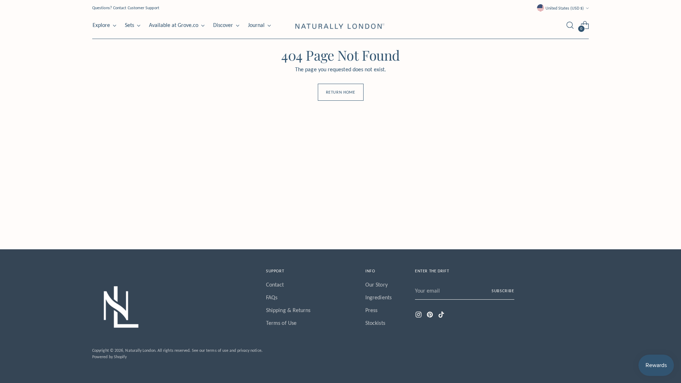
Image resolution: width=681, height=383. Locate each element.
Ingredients (378, 297)
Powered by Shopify (109, 356)
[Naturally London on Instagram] (419, 316)
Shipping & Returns (288, 310)
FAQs (271, 297)
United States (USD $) (565, 8)
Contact (275, 284)
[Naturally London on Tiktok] (442, 316)
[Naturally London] (340, 25)
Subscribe (503, 290)
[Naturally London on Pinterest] (430, 316)
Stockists (375, 323)
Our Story (376, 284)
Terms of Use (281, 323)
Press (371, 310)
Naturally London (140, 350)
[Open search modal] (570, 25)
